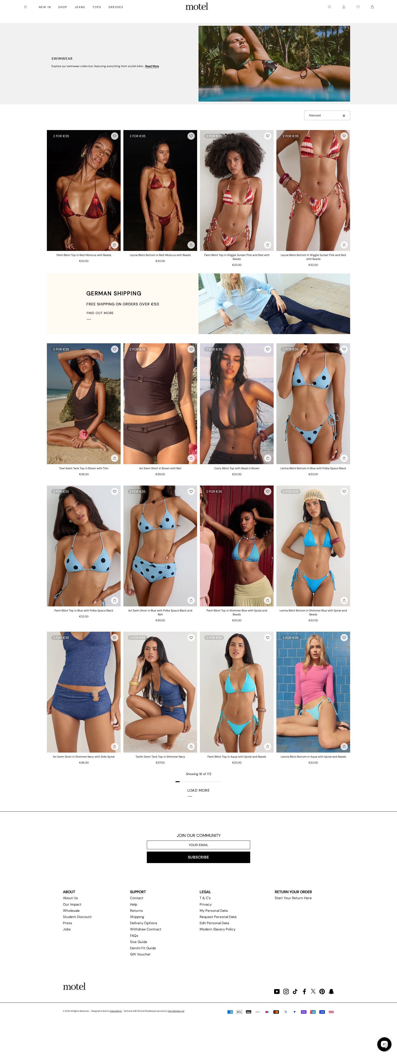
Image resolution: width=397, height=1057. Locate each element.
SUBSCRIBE (198, 857)
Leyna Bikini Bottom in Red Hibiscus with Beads (160, 255)
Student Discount (77, 917)
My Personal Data (214, 910)
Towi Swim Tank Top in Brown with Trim (83, 468)
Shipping (137, 917)
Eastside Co (116, 1011)
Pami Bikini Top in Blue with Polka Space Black (83, 610)
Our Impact (72, 904)
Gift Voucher (140, 954)
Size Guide (138, 942)
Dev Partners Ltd (176, 1011)
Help (133, 904)
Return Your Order (293, 891)
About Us (70, 898)
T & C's (205, 898)
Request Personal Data (218, 917)
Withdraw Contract (145, 929)
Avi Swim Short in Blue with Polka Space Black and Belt (160, 612)
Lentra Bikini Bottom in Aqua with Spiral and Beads (313, 757)
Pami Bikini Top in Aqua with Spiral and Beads (236, 757)
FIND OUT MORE (100, 313)
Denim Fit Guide (143, 948)
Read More (152, 66)
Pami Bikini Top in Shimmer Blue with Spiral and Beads (237, 612)
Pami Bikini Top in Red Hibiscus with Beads (84, 255)
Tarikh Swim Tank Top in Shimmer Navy (160, 757)
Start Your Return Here (293, 898)
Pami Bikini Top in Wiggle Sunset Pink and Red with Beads (236, 257)
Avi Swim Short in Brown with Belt (160, 468)
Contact (136, 898)
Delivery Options (143, 923)
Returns (136, 910)
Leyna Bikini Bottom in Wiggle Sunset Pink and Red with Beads (313, 257)
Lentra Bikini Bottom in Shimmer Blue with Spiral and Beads (313, 612)
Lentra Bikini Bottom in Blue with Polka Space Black (313, 468)
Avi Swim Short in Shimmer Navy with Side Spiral (84, 757)
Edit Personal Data (214, 923)
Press (67, 923)
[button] (114, 136)
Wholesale (71, 910)
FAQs (134, 935)
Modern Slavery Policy (217, 929)
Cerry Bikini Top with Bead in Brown (236, 468)
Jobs (67, 929)
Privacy (206, 904)
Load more (198, 790)
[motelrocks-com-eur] (196, 7)
